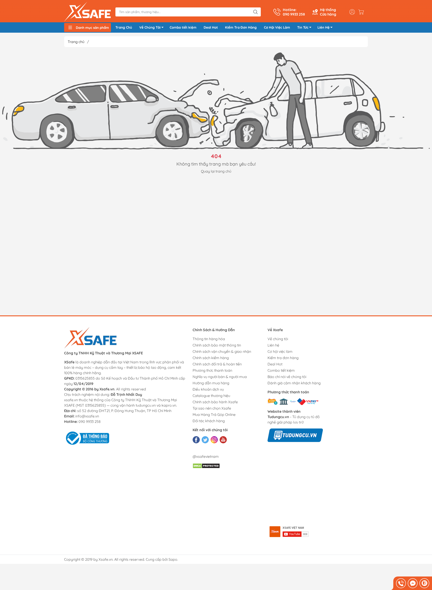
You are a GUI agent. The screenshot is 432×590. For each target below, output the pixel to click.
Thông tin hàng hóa (209, 339)
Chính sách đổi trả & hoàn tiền (217, 364)
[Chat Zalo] (424, 583)
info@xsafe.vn (87, 416)
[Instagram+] (214, 439)
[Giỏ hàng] (362, 11)
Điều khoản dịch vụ (208, 389)
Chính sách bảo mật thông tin (217, 345)
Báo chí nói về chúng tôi (287, 376)
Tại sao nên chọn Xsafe (212, 408)
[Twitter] (205, 439)
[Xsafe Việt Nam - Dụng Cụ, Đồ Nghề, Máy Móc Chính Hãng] (87, 11)
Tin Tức (302, 27)
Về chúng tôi (278, 339)
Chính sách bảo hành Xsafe (215, 402)
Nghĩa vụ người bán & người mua (220, 376)
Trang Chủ (123, 27)
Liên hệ (273, 345)
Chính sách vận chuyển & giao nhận (222, 351)
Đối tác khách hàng (209, 421)
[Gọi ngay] (401, 583)
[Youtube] (223, 439)
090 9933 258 (90, 421)
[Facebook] (196, 439)
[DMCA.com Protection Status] (206, 465)
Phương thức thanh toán (212, 370)
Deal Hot (211, 27)
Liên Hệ (323, 27)
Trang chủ (76, 41)
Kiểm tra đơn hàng (283, 357)
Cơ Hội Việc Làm (277, 27)
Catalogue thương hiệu (211, 395)
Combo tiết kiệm (183, 27)
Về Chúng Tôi (150, 27)
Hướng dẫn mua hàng (211, 383)
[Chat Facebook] (413, 583)
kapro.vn (169, 405)
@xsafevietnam (206, 456)
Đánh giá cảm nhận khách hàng (294, 383)
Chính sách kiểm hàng (211, 357)
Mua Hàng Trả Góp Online (214, 414)
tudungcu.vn (146, 405)
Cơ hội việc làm (280, 351)
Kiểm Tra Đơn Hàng (241, 27)
